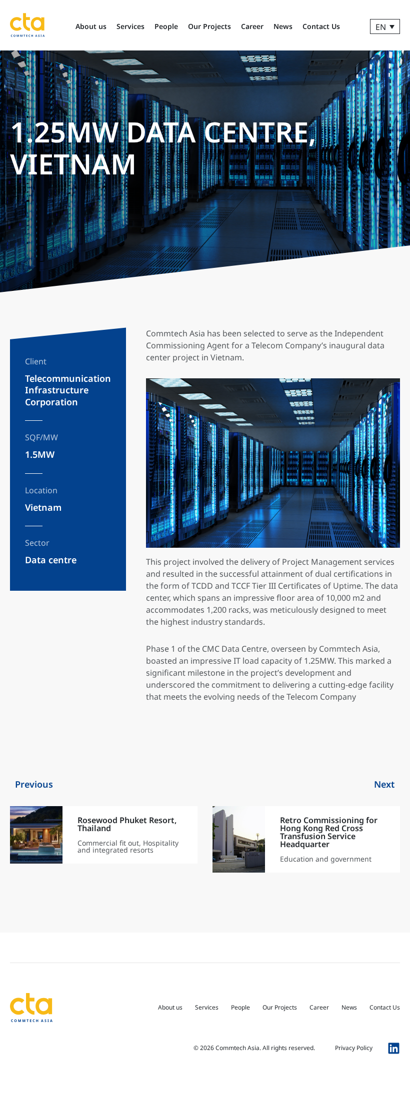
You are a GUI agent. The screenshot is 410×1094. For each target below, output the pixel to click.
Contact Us (321, 26)
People (166, 26)
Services (130, 26)
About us (91, 26)
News (283, 26)
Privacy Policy (353, 1048)
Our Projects (209, 26)
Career (252, 26)
